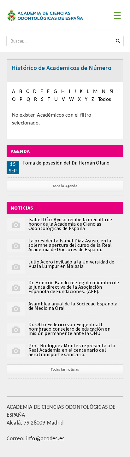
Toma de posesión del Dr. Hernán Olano (66, 162)
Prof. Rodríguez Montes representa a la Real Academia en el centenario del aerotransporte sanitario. (71, 349)
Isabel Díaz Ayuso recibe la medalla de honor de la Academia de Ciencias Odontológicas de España (70, 223)
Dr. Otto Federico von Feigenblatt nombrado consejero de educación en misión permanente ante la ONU (69, 328)
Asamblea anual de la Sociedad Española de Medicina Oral (73, 305)
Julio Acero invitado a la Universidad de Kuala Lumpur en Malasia (71, 263)
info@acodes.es (45, 439)
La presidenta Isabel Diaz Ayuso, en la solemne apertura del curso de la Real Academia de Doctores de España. (70, 244)
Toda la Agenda (65, 186)
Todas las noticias (65, 370)
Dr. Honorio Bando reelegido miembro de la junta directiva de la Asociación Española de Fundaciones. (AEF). (73, 286)
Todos (104, 99)
